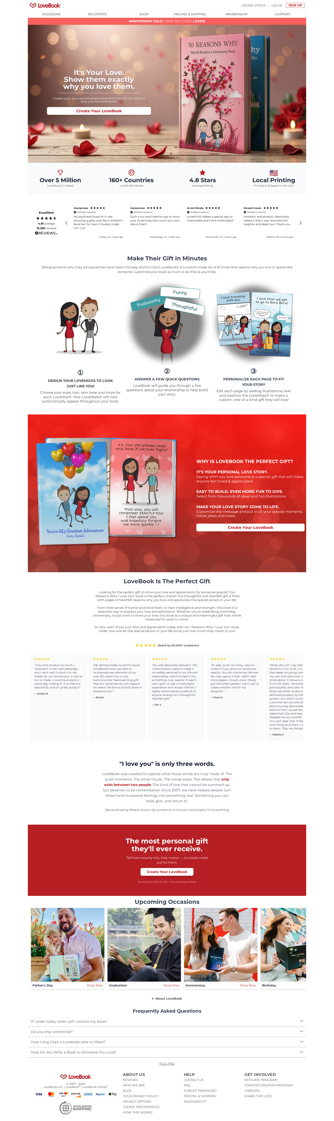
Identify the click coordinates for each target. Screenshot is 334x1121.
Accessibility (195, 1101)
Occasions (51, 14)
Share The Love (258, 1096)
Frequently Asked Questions (167, 1011)
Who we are (134, 1085)
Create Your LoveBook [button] (99, 111)
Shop (143, 14)
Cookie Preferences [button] (141, 1107)
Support (283, 14)
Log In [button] (276, 5)
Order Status (254, 5)
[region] (183, 223)
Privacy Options (137, 1101)
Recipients (97, 14)
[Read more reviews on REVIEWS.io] (46, 233)
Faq (187, 1085)
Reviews (130, 1080)
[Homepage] (45, 5)
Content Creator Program (269, 1085)
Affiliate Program (261, 1080)
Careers (252, 1091)
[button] (66, 223)
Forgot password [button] (200, 1091)
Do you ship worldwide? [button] (52, 1032)
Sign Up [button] (295, 5)
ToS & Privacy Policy (140, 1096)
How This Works (138, 1112)
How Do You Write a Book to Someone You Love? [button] (73, 1052)
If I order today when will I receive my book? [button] (69, 1021)
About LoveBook (168, 998)
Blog (127, 1091)
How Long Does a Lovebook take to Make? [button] (68, 1042)
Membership (236, 14)
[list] (167, 1026)
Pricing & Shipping (190, 14)
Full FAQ (167, 1064)
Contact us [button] (194, 1080)
